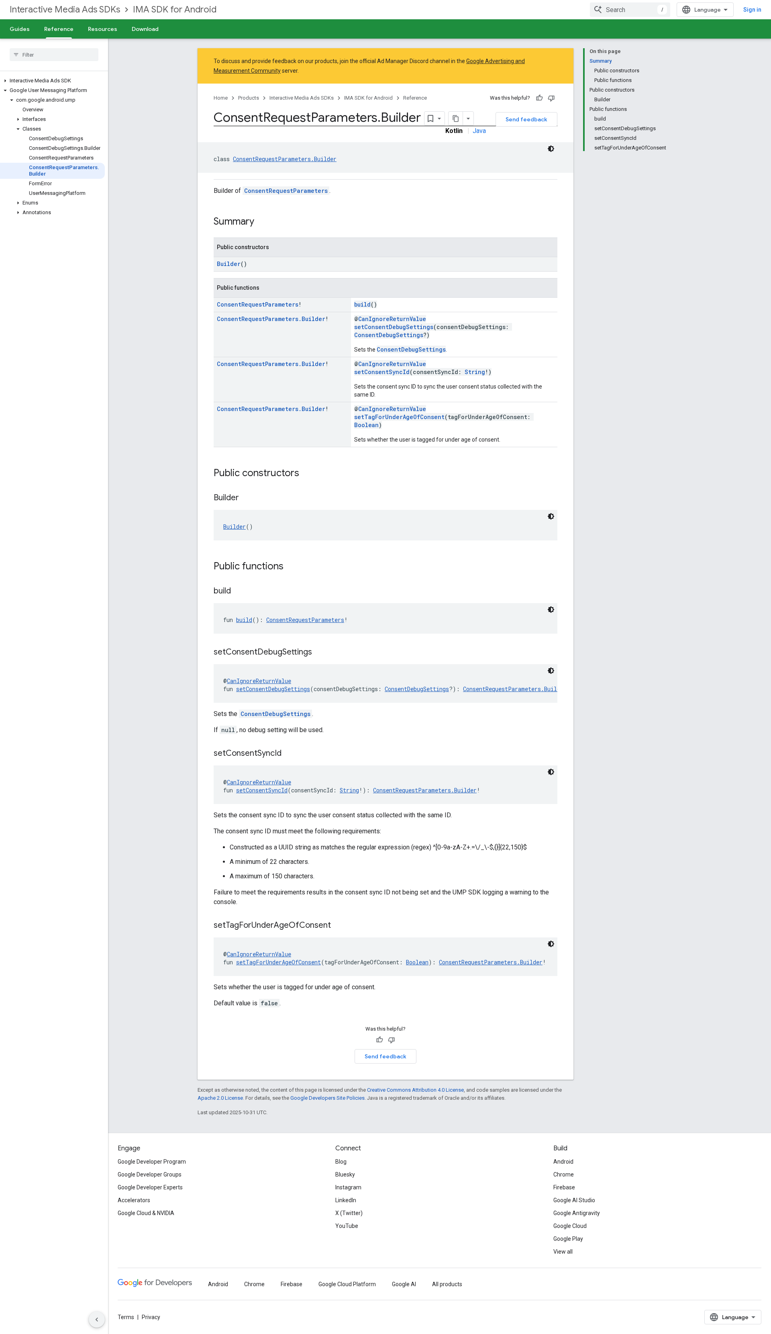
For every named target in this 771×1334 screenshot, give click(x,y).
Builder (229, 264)
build (362, 304)
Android (563, 1161)
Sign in (752, 9)
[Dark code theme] (551, 148)
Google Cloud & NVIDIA (146, 1213)
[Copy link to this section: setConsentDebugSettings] (320, 652)
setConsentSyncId (382, 372)
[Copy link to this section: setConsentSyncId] (289, 754)
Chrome (563, 1174)
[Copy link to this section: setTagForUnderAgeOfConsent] (339, 926)
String (475, 372)
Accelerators (134, 1200)
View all (563, 1251)
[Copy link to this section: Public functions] (292, 567)
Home (221, 98)
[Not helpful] (551, 98)
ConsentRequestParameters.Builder (285, 159)
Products (248, 98)
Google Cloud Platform (347, 1284)
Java (479, 131)
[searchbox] (54, 54)
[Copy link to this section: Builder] (247, 498)
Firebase (564, 1187)
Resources (102, 29)
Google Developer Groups (150, 1174)
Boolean (366, 425)
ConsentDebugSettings (388, 335)
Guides (20, 29)
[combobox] (630, 9)
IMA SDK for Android (174, 9)
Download (145, 29)
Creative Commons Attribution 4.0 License (415, 1090)
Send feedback (526, 119)
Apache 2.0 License (220, 1098)
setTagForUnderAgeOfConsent (399, 417)
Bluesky (345, 1174)
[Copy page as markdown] (456, 118)
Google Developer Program (152, 1161)
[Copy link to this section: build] (239, 591)
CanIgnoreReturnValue (392, 319)
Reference (58, 29)
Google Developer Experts (150, 1187)
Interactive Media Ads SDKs (65, 9)
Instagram (348, 1187)
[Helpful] (539, 98)
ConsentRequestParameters (286, 190)
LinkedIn (345, 1200)
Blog (341, 1161)
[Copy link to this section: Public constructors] (307, 474)
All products (447, 1284)
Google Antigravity (576, 1213)
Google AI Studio (574, 1200)
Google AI (404, 1284)
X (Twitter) (349, 1213)
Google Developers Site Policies (327, 1098)
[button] (52, 81)
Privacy (151, 1317)
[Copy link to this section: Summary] (262, 222)
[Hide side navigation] (97, 1319)
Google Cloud (570, 1226)
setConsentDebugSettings (393, 327)
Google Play (568, 1239)
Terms (126, 1317)
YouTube (346, 1226)
